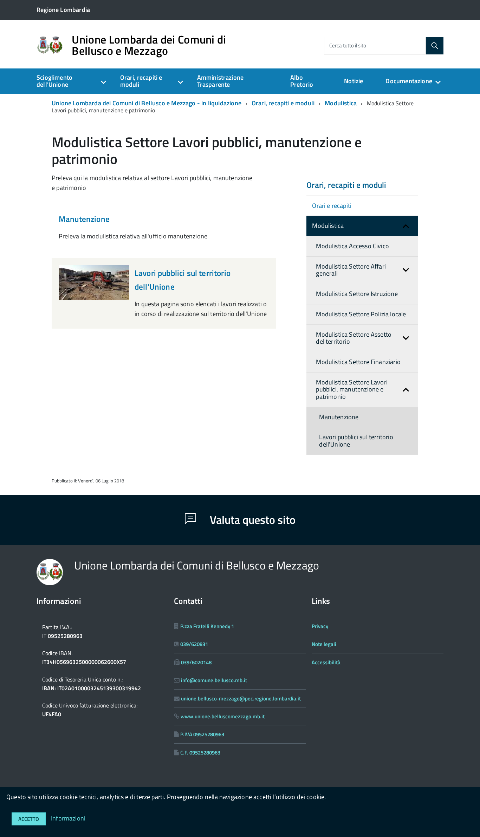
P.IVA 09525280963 (202, 734)
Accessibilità (326, 662)
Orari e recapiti (331, 205)
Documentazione (408, 81)
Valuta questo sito (251, 519)
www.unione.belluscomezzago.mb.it (223, 716)
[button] (405, 226)
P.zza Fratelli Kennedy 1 (207, 626)
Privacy (320, 626)
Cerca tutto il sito (347, 45)
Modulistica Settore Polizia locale (361, 314)
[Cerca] (434, 45)
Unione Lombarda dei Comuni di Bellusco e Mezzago (149, 45)
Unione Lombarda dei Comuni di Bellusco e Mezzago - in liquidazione (146, 103)
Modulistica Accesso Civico (352, 246)
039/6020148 (196, 662)
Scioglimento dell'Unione (54, 81)
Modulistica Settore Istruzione (356, 293)
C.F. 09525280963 (200, 753)
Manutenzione (84, 219)
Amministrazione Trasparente (220, 81)
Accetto (28, 819)
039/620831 (194, 644)
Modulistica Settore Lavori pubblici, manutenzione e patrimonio (352, 389)
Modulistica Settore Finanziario (358, 362)
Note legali (324, 644)
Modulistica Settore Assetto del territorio (353, 338)
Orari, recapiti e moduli (141, 81)
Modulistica (341, 103)
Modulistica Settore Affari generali (351, 270)
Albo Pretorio (301, 81)
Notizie (353, 81)
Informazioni (68, 818)
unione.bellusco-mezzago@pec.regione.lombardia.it (241, 698)
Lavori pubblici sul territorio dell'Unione (356, 440)
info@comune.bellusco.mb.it (214, 680)
